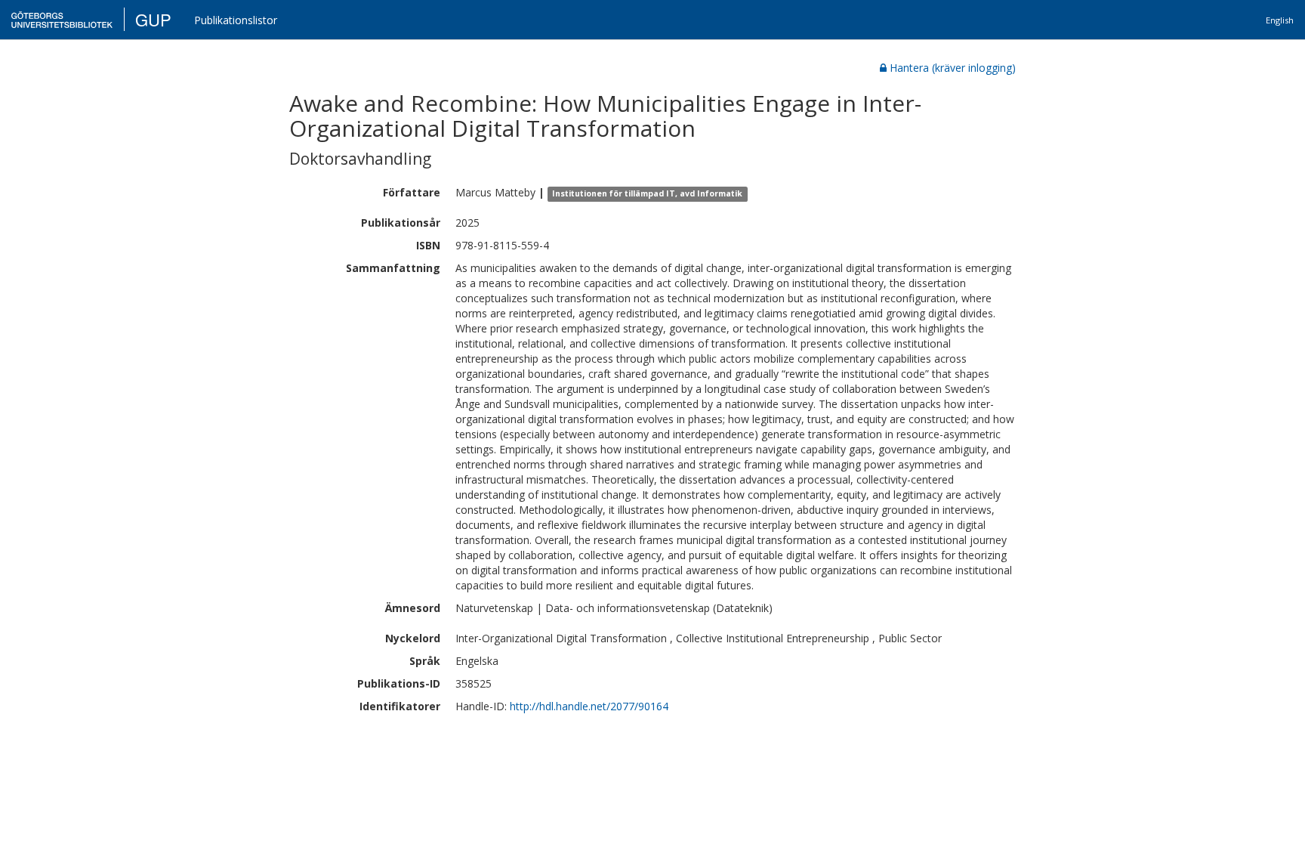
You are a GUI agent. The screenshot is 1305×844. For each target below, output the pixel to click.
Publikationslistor (235, 20)
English (1280, 20)
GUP (153, 19)
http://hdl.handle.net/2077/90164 (589, 706)
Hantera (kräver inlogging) (953, 67)
